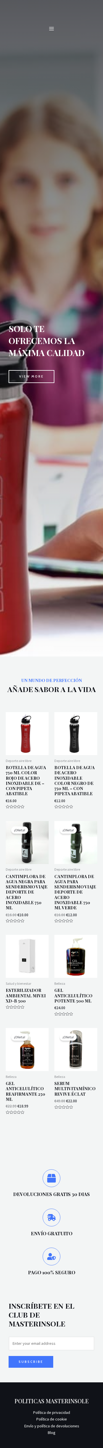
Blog (51, 1432)
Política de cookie (51, 1419)
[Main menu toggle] (51, 28)
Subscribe (31, 1362)
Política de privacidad (51, 1412)
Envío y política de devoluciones (51, 1426)
